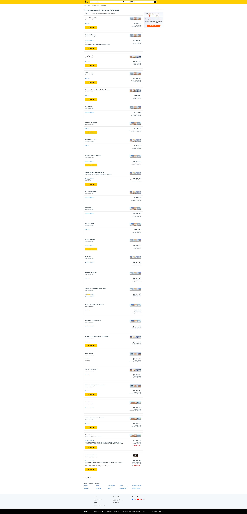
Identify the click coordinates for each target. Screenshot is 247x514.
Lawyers (97, 485)
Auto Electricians (111, 485)
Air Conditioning (135, 487)
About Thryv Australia (98, 511)
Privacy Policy (108, 511)
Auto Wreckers (123, 488)
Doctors (109, 488)
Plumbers (86, 485)
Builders (121, 485)
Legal (144, 511)
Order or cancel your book (99, 505)
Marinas (87, 456)
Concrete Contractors (124, 487)
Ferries (99, 436)
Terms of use (116, 511)
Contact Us (96, 504)
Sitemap (95, 502)
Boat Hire (96, 36)
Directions (87, 40)
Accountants (110, 487)
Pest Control (98, 488)
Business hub (116, 502)
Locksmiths (86, 488)
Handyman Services (136, 488)
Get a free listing (116, 499)
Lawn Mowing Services (136, 485)
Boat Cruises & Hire (89, 19)
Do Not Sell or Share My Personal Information (130, 511)
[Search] (155, 2)
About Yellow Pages (98, 499)
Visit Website (91, 27)
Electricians (86, 487)
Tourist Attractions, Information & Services (103, 174)
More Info (87, 23)
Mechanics (98, 487)
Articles (95, 500)
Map (87, 13)
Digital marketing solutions (118, 500)
